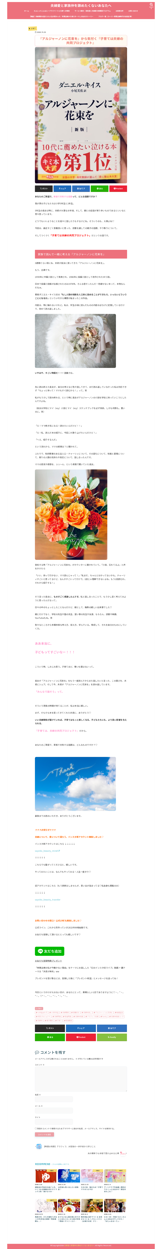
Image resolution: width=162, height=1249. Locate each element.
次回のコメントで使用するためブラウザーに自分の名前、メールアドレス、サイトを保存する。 (76, 1128)
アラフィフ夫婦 (92, 1016)
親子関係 (50, 1020)
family (104, 1016)
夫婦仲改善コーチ (117, 1016)
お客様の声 (120, 11)
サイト (37, 1117)
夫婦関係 (66, 1012)
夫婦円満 (57, 1016)
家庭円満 (68, 1016)
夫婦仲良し (87, 1012)
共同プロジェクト (44, 1016)
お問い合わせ (133, 11)
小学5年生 (54, 1012)
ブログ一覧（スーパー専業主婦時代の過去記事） (115, 16)
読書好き (76, 1012)
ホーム (26, 11)
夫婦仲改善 (79, 1016)
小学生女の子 (42, 1012)
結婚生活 (120, 1012)
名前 (38, 1094)
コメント (40, 1064)
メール (39, 1106)
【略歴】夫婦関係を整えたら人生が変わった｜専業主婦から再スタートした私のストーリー (61, 16)
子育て (40, 1008)
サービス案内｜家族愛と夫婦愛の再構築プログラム (93, 11)
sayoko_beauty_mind (46, 850)
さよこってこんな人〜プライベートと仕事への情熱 (52, 11)
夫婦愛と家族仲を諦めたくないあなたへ (81, 5)
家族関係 (69, 1020)
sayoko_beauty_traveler (47, 899)
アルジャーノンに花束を (103, 1012)
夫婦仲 (40, 1020)
